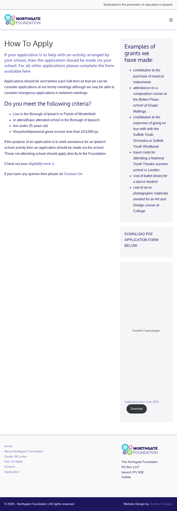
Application (11, 471)
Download (137, 408)
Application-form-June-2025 (142, 401)
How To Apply (13, 461)
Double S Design (161, 504)
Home (8, 446)
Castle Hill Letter (15, 456)
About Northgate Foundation (23, 451)
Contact (9, 466)
